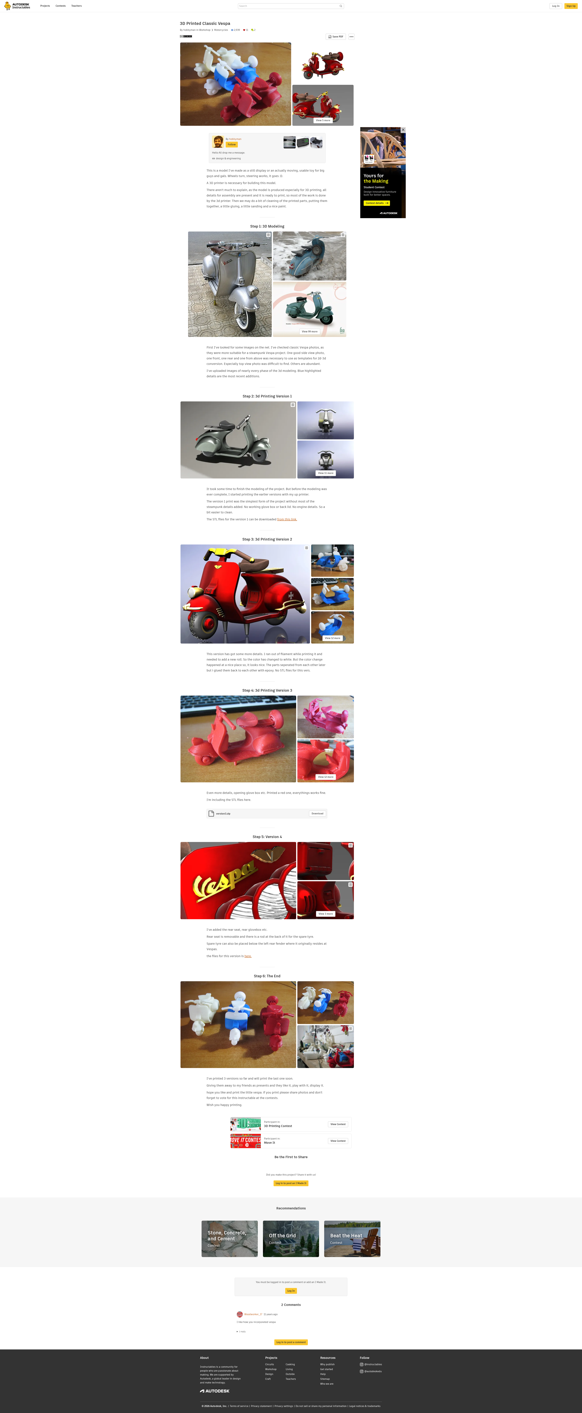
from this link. (287, 519)
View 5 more (323, 120)
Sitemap (325, 1379)
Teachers (76, 6)
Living (289, 1369)
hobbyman (189, 30)
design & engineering (228, 158)
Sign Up (571, 6)
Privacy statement (261, 1406)
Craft (268, 1379)
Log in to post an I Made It (291, 1183)
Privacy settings (283, 1406)
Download (317, 813)
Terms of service (239, 1406)
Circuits (269, 1364)
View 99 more (310, 331)
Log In (556, 6)
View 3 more (326, 914)
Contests (61, 6)
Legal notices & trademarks (364, 1406)
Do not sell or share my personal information (321, 1406)
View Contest (338, 1124)
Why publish (327, 1364)
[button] (351, 37)
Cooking (290, 1364)
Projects (45, 6)
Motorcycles (221, 30)
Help (323, 1374)
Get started (326, 1369)
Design (269, 1374)
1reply (242, 1331)
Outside (290, 1374)
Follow (232, 144)
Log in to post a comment (291, 1342)
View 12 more (332, 638)
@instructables (373, 1364)
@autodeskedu (373, 1371)
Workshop (205, 30)
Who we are (326, 1384)
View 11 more (325, 473)
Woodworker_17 (253, 1314)
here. (248, 956)
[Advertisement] (383, 172)
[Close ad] (403, 130)
